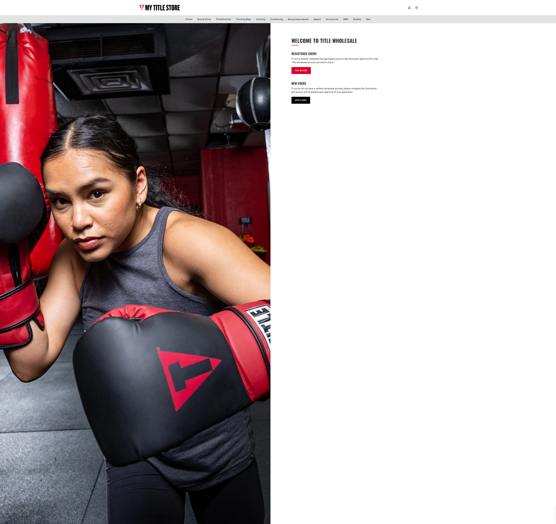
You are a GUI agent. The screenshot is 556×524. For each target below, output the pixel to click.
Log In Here (301, 70)
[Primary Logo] (159, 7)
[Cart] (416, 7)
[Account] (409, 7)
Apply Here (301, 100)
